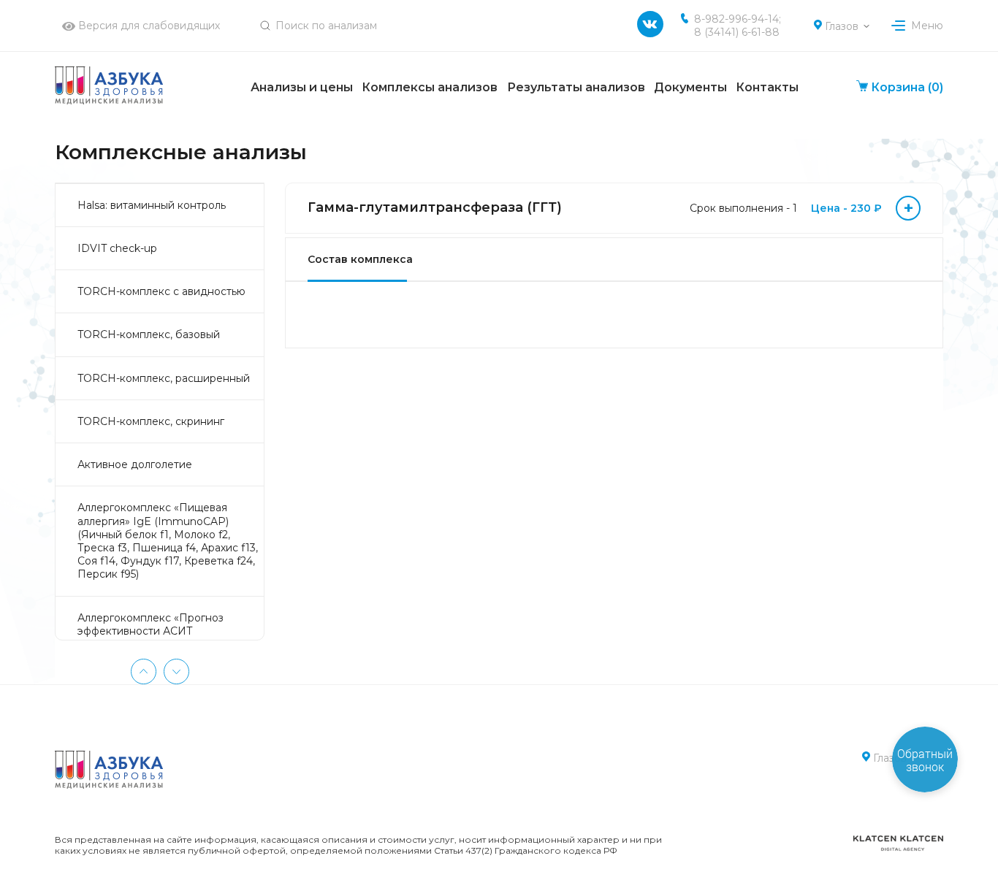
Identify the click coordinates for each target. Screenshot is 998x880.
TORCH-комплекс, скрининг (150, 421)
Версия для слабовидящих (147, 25)
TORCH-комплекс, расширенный (163, 378)
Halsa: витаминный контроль (151, 205)
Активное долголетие (134, 464)
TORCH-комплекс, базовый (148, 334)
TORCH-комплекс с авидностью (161, 291)
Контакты (767, 87)
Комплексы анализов (430, 87)
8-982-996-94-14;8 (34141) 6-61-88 (737, 25)
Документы (690, 87)
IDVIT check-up (117, 248)
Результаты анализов (576, 87)
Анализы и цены (302, 87)
